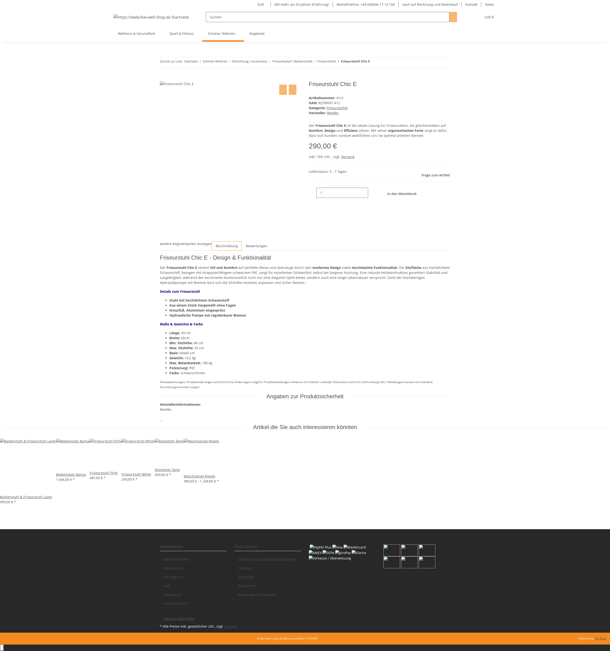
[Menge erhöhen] (372, 193)
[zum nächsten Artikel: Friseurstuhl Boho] (373, 62)
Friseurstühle (337, 108)
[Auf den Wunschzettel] (292, 90)
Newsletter (247, 586)
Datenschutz (174, 568)
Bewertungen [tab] (256, 246)
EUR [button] (261, 4)
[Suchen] (453, 17)
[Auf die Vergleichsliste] (283, 90)
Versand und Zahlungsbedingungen (267, 559)
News (489, 4)
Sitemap (244, 568)
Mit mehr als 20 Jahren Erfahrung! (301, 4)
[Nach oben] (2, 648)
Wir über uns (174, 577)
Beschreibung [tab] (227, 246)
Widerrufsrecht (176, 603)
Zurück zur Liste (171, 61)
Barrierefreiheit (176, 559)
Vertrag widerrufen (179, 618)
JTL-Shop (600, 638)
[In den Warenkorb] (164, 78)
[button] (468, 17)
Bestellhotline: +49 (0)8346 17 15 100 (366, 4)
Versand (347, 156)
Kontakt (471, 4)
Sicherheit (246, 577)
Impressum (173, 594)
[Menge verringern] (312, 193)
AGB (167, 586)
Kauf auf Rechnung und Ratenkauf (430, 4)
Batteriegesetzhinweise (256, 594)
